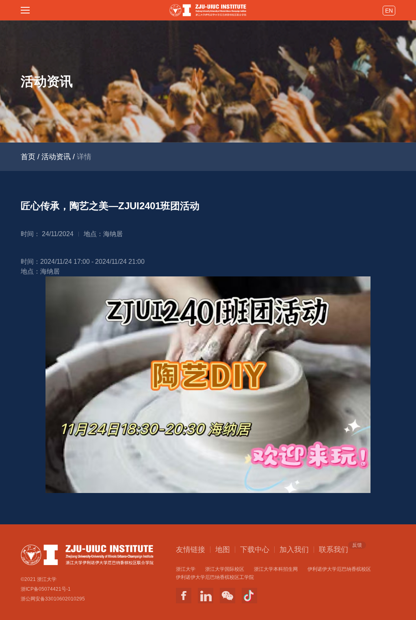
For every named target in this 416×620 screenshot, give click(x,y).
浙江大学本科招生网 (276, 569)
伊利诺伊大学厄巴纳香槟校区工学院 (215, 577)
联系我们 (333, 549)
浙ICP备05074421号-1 (46, 589)
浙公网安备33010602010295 (53, 599)
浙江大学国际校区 (224, 569)
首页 (28, 157)
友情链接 (190, 550)
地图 (222, 550)
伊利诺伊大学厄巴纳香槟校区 (339, 569)
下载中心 (254, 550)
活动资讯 (56, 157)
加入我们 (294, 550)
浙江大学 (185, 569)
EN (389, 10)
